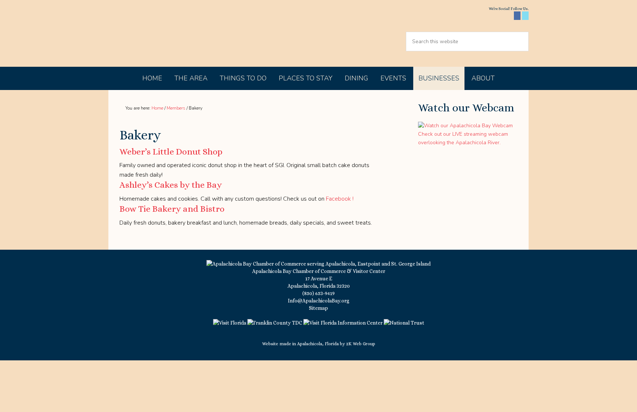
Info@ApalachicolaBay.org (318, 301)
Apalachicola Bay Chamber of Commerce (172, 33)
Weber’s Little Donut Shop (170, 151)
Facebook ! (340, 199)
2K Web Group (360, 343)
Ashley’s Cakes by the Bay (170, 185)
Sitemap (318, 308)
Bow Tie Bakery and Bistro (171, 209)
